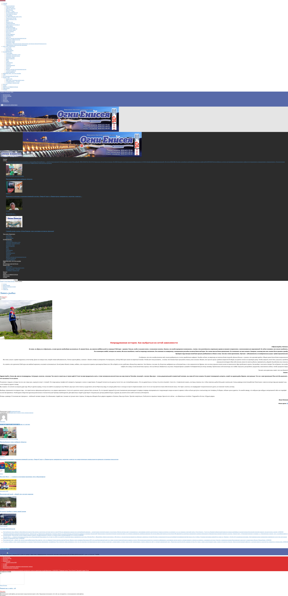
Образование (9, 62)
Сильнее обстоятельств (7, 529)
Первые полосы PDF (11, 562)
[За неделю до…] (14, 209)
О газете (5, 97)
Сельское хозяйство (11, 70)
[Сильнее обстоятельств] (8, 524)
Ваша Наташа (9, 10)
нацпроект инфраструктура (13, 39)
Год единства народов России (10, 76)
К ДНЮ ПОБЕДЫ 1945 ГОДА (14, 16)
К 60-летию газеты (11, 30)
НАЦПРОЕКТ (10, 35)
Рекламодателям (7, 96)
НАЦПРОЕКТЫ (7, 51)
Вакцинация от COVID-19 (13, 24)
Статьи (5, 4)
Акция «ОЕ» (9, 78)
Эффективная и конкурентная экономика (16, 45)
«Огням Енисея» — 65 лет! (13, 81)
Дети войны (9, 15)
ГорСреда (8, 37)
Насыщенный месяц (15, 411)
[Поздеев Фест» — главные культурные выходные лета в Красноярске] (8, 472)
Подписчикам (6, 94)
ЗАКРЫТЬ (2, 0)
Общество (5, 289)
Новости (8, 193)
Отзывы (5, 89)
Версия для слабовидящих (10, 105)
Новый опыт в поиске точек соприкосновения (21, 412)
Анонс (4, 85)
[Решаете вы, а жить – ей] (12, 584)
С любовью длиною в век (12, 83)
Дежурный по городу (11, 14)
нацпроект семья (10, 42)
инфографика (9, 26)
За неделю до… (11, 214)
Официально (6, 88)
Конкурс (5, 84)
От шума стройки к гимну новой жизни (13, 511)
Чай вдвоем (9, 49)
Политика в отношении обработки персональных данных (18, 566)
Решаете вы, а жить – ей (8, 588)
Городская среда (10, 7)
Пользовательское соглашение (10, 568)
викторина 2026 (4, 491)
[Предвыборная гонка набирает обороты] (14, 174)
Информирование (10, 27)
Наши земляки (9, 50)
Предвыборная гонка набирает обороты (19, 179)
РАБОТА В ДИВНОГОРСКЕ (10, 87)
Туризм (8, 68)
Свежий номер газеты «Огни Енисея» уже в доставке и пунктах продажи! (30, 231)
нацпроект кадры (10, 41)
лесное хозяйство (10, 34)
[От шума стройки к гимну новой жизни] (8, 507)
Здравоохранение (10, 23)
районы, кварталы (10, 8)
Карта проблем (10, 31)
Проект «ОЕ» (6, 77)
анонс (1, 473)
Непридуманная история (9, 286)
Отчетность (6, 101)
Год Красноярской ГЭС (12, 12)
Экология (8, 66)
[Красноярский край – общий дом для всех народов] (8, 489)
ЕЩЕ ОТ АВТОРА (25, 424)
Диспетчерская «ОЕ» (11, 19)
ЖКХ (7, 20)
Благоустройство (10, 6)
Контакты (5, 100)
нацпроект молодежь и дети (13, 54)
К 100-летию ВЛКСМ (11, 28)
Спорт (7, 61)
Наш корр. (4, 296)
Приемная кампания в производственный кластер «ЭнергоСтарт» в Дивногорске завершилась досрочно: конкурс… (44, 196)
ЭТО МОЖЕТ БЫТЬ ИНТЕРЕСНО (10, 424)
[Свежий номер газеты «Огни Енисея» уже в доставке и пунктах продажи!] (14, 227)
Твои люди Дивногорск (9, 46)
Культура (8, 33)
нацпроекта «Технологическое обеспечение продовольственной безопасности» (26, 43)
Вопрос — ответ (10, 11)
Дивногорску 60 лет (11, 18)
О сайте (5, 98)
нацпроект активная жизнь (13, 56)
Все (7, 162)
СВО (4, 74)
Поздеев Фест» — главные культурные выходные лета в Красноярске (22, 476)
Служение (8, 47)
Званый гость (9, 22)
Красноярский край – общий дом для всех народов (16, 494)
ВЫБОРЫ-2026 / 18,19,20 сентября (12, 73)
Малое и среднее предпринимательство (16, 38)
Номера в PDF (6, 561)
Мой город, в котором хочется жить (15, 80)
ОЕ (287, 403)
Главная (5, 3)
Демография (9, 53)
